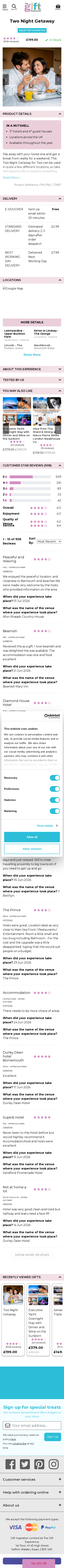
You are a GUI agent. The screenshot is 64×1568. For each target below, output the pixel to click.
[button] (14, 7)
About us (11, 1505)
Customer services (19, 1479)
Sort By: (32, 540)
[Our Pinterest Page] (40, 1464)
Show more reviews (32, 1255)
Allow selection (32, 848)
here (13, 1439)
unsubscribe (19, 1443)
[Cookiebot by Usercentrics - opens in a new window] (45, 716)
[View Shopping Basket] (58, 7)
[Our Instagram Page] (54, 1464)
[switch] (55, 789)
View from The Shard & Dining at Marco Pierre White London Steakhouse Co (46, 435)
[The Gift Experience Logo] (33, 7)
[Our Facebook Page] (12, 1464)
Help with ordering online (26, 1492)
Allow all (32, 836)
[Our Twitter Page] (26, 1464)
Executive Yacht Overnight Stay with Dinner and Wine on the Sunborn (16, 433)
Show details (45, 825)
